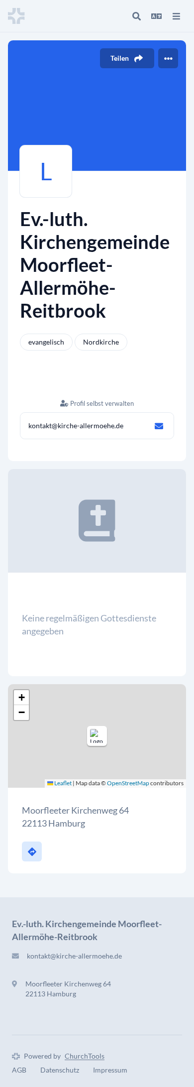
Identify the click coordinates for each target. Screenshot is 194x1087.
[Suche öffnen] (136, 16)
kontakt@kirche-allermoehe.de (75, 425)
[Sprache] (156, 16)
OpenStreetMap (128, 783)
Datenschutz (59, 1070)
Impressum (110, 1070)
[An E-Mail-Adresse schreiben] (159, 426)
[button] (97, 736)
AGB (19, 1070)
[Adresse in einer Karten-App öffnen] (32, 851)
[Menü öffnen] (176, 16)
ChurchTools (84, 1056)
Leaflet (62, 783)
